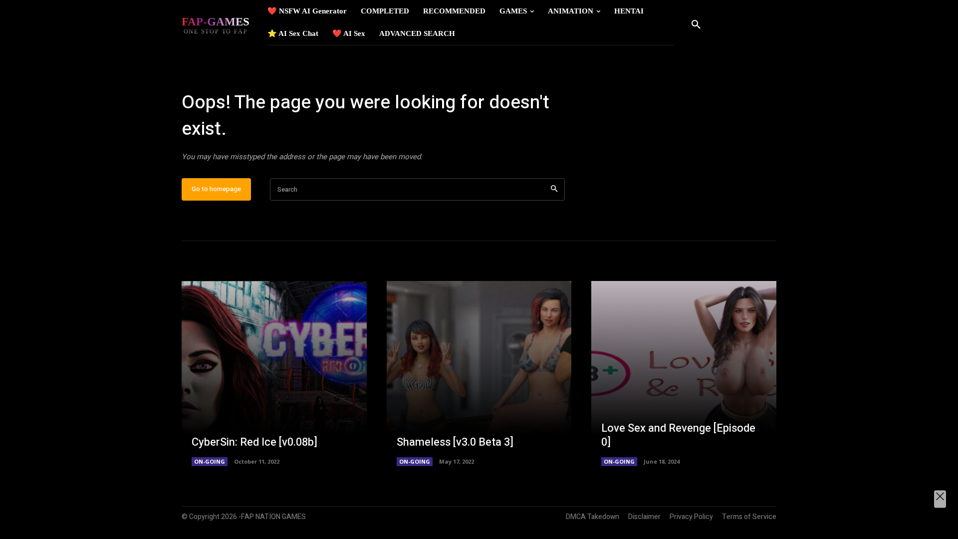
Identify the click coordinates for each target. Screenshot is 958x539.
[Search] (554, 189)
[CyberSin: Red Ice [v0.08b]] (274, 373)
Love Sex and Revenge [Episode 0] (678, 435)
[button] (696, 25)
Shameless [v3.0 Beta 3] (455, 442)
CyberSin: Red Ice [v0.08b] (254, 442)
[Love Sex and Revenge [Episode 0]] (683, 373)
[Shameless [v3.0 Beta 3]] (479, 373)
